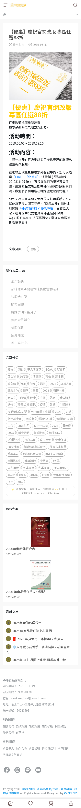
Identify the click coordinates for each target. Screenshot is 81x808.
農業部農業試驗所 (34, 447)
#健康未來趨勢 (54, 454)
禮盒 (33, 383)
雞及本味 (13, 390)
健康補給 (30, 461)
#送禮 (45, 475)
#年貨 (11, 475)
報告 (48, 376)
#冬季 (56, 461)
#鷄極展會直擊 (32, 454)
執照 (52, 397)
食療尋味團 (41, 425)
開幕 (10, 425)
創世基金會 (14, 419)
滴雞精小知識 (64, 419)
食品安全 (45, 439)
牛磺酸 (64, 404)
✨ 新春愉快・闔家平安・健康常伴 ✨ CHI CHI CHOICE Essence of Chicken (40, 491)
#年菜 (34, 475)
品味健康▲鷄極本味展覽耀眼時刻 (34, 289)
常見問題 (63, 748)
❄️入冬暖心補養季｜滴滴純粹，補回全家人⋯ (38, 649)
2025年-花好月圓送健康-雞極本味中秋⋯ (38, 659)
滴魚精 (12, 383)
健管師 (64, 397)
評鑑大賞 (65, 383)
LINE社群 (23, 425)
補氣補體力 (60, 468)
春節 (10, 397)
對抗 (33, 404)
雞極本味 (58, 390)
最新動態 (17, 281)
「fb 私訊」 (33, 176)
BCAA (49, 369)
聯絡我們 (8, 732)
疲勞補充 (17, 335)
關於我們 (8, 726)
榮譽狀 (21, 404)
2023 (58, 411)
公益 (68, 411)
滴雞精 (37, 376)
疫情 (42, 404)
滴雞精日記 (19, 296)
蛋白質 (12, 376)
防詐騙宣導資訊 (12, 755)
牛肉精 (21, 397)
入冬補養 (13, 468)
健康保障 (60, 439)
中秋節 (44, 461)
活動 (20, 369)
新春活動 (23, 433)
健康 (33, 397)
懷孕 (26, 390)
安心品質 (30, 439)
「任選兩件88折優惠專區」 (37, 208)
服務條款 (47, 726)
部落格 (20, 732)
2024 (55, 425)
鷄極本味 (54, 433)
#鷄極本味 (14, 439)
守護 (42, 397)
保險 (20, 482)
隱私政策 (34, 726)
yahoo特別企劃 (41, 411)
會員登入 (8, 748)
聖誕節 (61, 369)
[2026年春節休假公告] (40, 532)
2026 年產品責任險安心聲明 (30, 630)
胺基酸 (24, 376)
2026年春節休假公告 (25, 622)
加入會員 (21, 748)
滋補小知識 (45, 419)
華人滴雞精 (34, 369)
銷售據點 (60, 726)
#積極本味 (14, 461)
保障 (10, 482)
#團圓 (22, 475)
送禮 (42, 383)
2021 (53, 383)
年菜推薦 (39, 433)
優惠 (33, 249)
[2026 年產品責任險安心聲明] (40, 575)
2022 (46, 390)
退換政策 (21, 726)
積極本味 (13, 454)
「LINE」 (18, 176)
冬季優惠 (28, 468)
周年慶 (67, 425)
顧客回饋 (17, 304)
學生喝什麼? (20, 342)
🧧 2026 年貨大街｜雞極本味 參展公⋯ (37, 638)
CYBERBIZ (70, 793)
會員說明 (34, 748)
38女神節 (13, 447)
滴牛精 (59, 376)
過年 (23, 383)
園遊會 (30, 419)
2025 (11, 433)
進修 (10, 404)
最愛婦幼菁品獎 (17, 411)
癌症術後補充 (20, 319)
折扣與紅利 (49, 748)
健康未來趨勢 (58, 447)
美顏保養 (17, 327)
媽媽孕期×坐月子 (23, 312)
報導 (52, 404)
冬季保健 (43, 468)
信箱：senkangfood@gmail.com (24, 698)
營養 (35, 390)
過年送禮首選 (61, 475)
